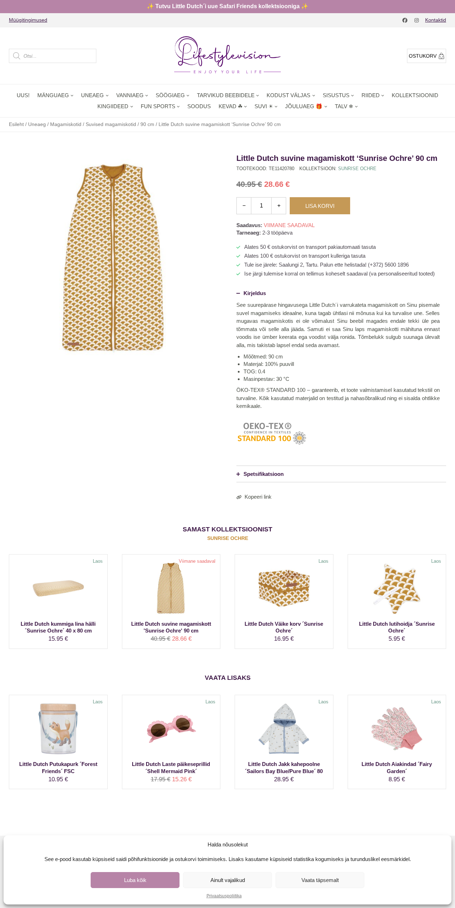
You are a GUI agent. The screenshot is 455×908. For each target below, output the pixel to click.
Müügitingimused (28, 20)
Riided (371, 95)
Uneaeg (92, 95)
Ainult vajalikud (227, 880)
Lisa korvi (319, 206)
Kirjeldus (254, 293)
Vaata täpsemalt (320, 880)
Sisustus (336, 95)
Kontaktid (435, 20)
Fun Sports (158, 106)
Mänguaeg (53, 95)
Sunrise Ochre (357, 168)
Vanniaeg (130, 95)
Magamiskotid (65, 124)
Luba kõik (135, 880)
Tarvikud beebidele (226, 95)
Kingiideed (112, 106)
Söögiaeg (170, 95)
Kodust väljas (288, 95)
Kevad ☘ (230, 106)
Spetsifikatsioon (263, 474)
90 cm (147, 124)
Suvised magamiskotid (111, 124)
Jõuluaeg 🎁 (303, 106)
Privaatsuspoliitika (224, 895)
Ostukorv (423, 56)
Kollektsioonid (415, 95)
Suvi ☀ (264, 106)
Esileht (16, 124)
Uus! (23, 95)
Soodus (199, 106)
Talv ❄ (344, 106)
